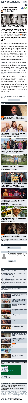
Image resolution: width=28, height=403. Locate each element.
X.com (11, 388)
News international (15, 10)
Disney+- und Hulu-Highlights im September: (14, 277)
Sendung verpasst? (5, 399)
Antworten (11, 261)
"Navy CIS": (14, 283)
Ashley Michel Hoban (6, 62)
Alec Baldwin (17, 70)
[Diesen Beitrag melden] (15, 261)
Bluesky (7, 388)
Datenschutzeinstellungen (6, 386)
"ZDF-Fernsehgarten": (14, 280)
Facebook (3, 388)
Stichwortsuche (16, 398)
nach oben (4, 398)
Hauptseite (9, 398)
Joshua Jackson (10, 70)
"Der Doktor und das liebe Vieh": (14, 274)
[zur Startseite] (10, 1)
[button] (22, 8)
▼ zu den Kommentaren (13, 100)
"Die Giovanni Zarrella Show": (14, 271)
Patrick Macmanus (21, 65)
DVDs (11, 399)
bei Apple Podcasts (6, 377)
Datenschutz (22, 385)
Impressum (3, 385)
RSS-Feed (16, 388)
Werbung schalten (15, 385)
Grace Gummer (16, 72)
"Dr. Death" (24, 34)
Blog (14, 386)
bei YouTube (4, 376)
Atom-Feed (21, 388)
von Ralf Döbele (7, 10)
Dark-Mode (3, 389)
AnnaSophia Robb (6, 72)
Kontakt (8, 385)
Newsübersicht (5, 284)
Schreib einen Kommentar (14, 247)
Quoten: (13, 289)
